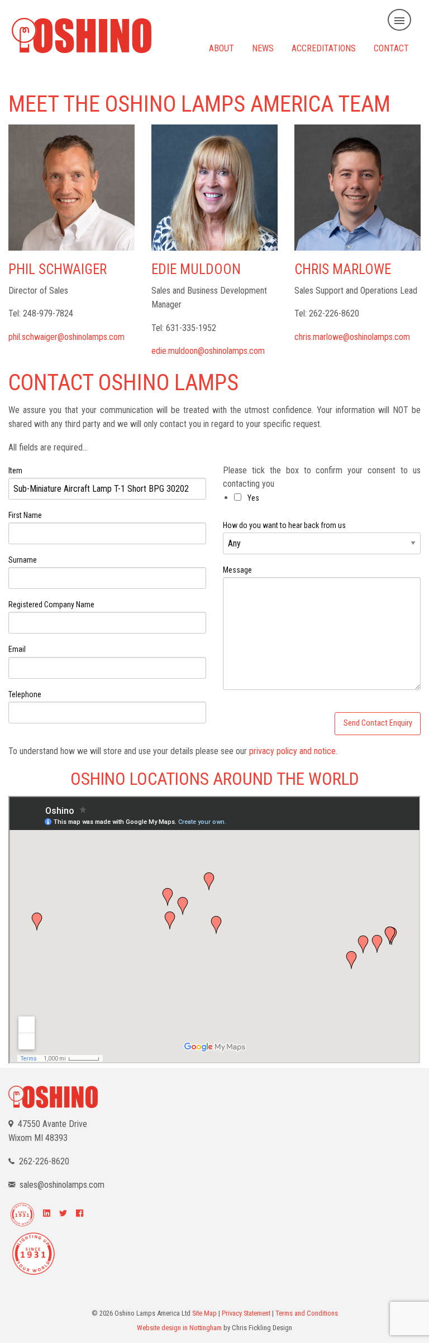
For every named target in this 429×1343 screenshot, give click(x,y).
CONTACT (391, 47)
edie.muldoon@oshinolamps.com (208, 351)
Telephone (24, 694)
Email (17, 649)
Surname (22, 559)
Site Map (204, 1313)
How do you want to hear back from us (284, 525)
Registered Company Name (51, 604)
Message (237, 569)
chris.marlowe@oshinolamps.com (352, 337)
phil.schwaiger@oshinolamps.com (66, 337)
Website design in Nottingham (179, 1327)
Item (15, 470)
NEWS (263, 47)
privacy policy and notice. (293, 751)
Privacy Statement (246, 1313)
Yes (252, 497)
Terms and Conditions (306, 1313)
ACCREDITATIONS (324, 47)
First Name (25, 515)
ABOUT (221, 47)
